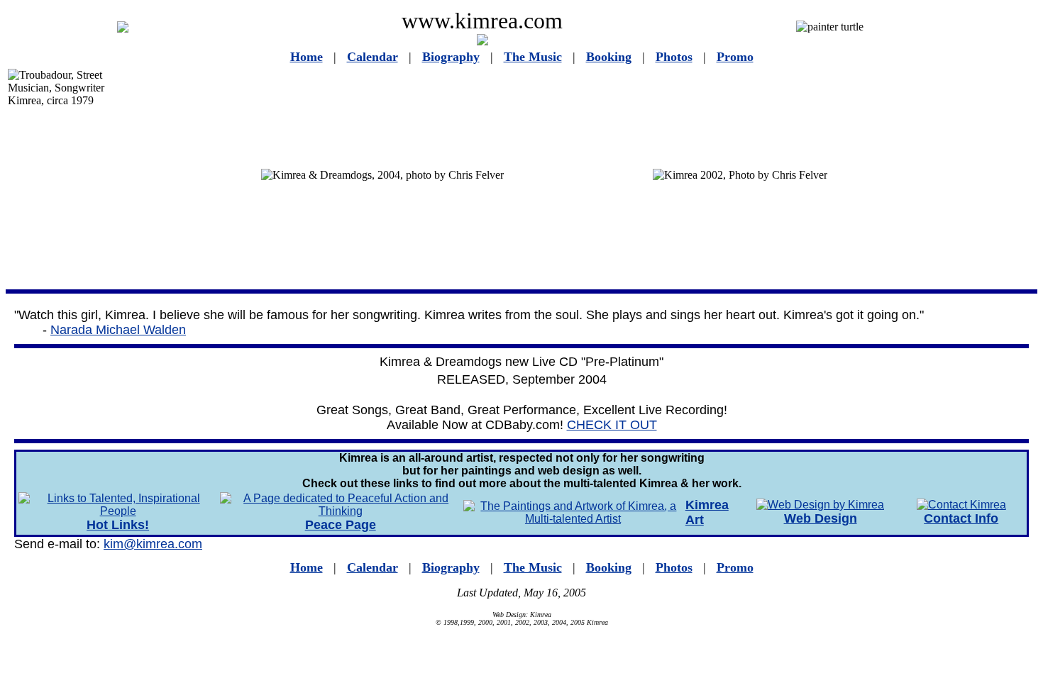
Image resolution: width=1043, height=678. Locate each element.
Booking (608, 57)
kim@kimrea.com (153, 544)
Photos (674, 57)
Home (306, 57)
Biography (451, 57)
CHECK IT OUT (612, 425)
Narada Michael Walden (118, 330)
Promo (735, 57)
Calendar (372, 57)
